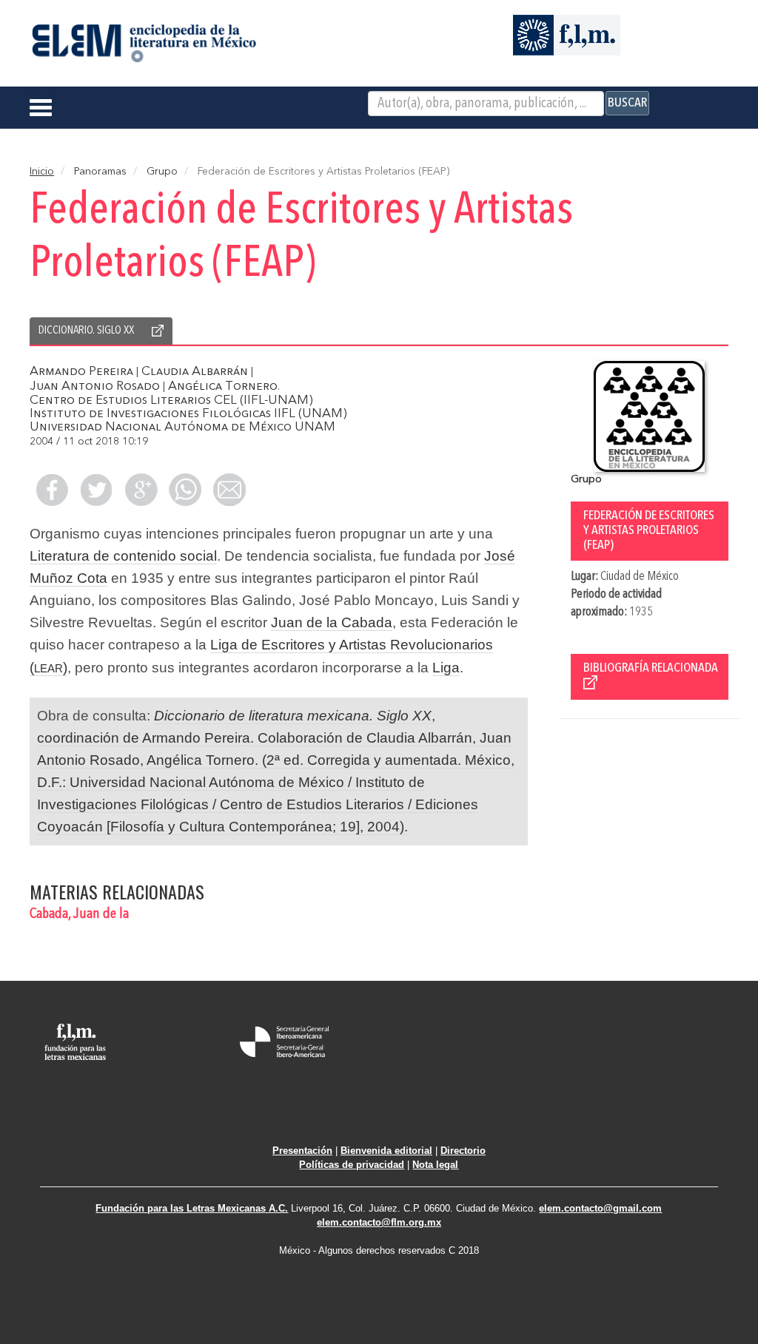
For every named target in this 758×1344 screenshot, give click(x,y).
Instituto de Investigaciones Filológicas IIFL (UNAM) (188, 414)
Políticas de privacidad (351, 1164)
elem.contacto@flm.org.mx (379, 1222)
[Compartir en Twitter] (96, 489)
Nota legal (435, 1164)
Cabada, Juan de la (79, 914)
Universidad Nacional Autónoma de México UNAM (182, 427)
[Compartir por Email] (229, 489)
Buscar (627, 102)
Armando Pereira (81, 371)
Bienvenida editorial (386, 1150)
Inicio (42, 171)
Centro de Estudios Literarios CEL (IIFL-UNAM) (171, 400)
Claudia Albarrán (194, 371)
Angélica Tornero (223, 386)
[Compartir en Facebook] (52, 489)
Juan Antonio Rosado (95, 386)
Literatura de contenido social (123, 556)
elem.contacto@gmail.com (600, 1208)
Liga (446, 667)
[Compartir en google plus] (140, 489)
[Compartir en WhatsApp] (185, 489)
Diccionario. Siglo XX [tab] (86, 331)
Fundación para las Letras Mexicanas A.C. (191, 1208)
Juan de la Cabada (331, 622)
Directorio (463, 1150)
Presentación (302, 1150)
